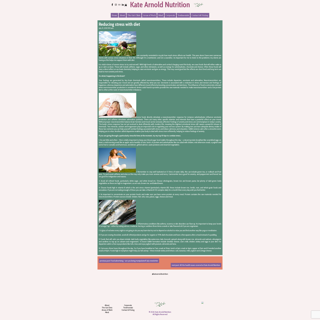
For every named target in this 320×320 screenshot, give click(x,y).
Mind (160, 15)
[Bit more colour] (107, 284)
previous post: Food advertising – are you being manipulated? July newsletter (129, 261)
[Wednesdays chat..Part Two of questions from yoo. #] (149, 284)
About (122, 15)
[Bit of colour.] (128, 284)
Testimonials (183, 15)
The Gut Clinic (134, 15)
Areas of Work (149, 15)
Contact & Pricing (200, 15)
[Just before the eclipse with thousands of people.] (212, 284)
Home (114, 15)
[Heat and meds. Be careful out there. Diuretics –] (191, 284)
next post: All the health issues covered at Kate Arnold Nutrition (196, 265)
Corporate (170, 15)
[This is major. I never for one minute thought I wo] (170, 284)
